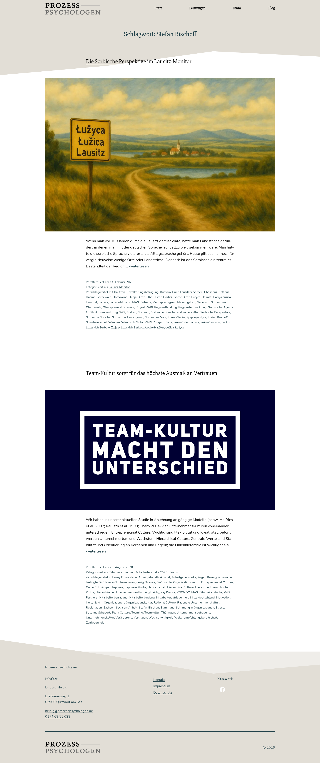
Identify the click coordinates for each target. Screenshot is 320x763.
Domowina (120, 297)
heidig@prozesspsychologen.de (69, 711)
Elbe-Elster (154, 297)
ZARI (148, 322)
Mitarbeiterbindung (121, 572)
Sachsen (108, 608)
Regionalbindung (165, 307)
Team (237, 8)
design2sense (145, 582)
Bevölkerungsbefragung (142, 292)
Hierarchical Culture (180, 587)
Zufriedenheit (95, 623)
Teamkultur (152, 613)
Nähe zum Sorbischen (211, 302)
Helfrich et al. (157, 587)
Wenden (114, 322)
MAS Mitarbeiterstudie (206, 592)
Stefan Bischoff (218, 317)
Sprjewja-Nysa (196, 317)
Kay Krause (168, 592)
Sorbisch (143, 312)
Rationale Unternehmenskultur (198, 603)
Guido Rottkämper (98, 587)
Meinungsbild (186, 302)
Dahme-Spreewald (98, 297)
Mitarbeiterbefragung (113, 598)
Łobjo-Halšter (154, 327)
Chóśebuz (210, 292)
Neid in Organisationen (109, 603)
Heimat (206, 297)
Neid (89, 603)
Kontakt (159, 680)
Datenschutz (162, 692)
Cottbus (224, 292)
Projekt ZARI (144, 307)
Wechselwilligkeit (161, 618)
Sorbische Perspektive (215, 312)
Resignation (94, 608)
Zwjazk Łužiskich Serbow (127, 327)
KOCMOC (183, 592)
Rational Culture (165, 603)
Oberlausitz (93, 307)
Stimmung (167, 608)
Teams (173, 572)
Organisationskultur (139, 603)
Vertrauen (140, 618)
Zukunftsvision (210, 322)
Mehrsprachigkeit (164, 302)
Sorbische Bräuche (163, 312)
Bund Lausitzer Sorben (187, 292)
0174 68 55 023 (57, 716)
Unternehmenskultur (100, 618)
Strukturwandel (96, 322)
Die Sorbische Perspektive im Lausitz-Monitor (138, 61)
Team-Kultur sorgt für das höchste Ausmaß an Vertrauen (151, 373)
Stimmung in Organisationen (195, 608)
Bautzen (119, 292)
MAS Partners (141, 302)
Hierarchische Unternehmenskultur (119, 592)
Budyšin (165, 292)
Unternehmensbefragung (193, 613)
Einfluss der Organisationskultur (178, 582)
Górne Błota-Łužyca (187, 297)
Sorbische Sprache (98, 317)
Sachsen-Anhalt (126, 608)
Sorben (131, 312)
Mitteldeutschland (202, 598)
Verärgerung (124, 618)
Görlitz (167, 297)
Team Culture (121, 613)
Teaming (137, 613)
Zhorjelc (158, 322)
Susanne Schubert (98, 613)
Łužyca (179, 327)
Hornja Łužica (222, 297)
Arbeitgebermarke (184, 577)
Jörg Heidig (151, 592)
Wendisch (128, 322)
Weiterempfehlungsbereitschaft (195, 618)
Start (158, 8)
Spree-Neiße (176, 317)
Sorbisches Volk (155, 317)
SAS (122, 312)
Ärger (202, 577)
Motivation (223, 598)
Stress (220, 608)
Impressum (161, 686)
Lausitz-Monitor (119, 287)
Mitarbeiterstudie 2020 (151, 572)
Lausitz (103, 302)
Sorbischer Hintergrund (127, 317)
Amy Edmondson (125, 577)
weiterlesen (139, 266)
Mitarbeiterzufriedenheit (172, 598)
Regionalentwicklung (192, 307)
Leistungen (197, 8)
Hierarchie (202, 587)
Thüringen (168, 613)
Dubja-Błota (137, 297)
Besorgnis (214, 577)
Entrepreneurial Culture (217, 582)
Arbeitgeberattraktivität (154, 577)
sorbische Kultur (188, 312)
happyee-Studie (135, 587)
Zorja (168, 322)
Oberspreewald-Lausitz (118, 307)
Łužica (170, 327)
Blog (271, 8)
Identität (91, 302)
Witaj (140, 322)
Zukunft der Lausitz (186, 322)
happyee (117, 587)
